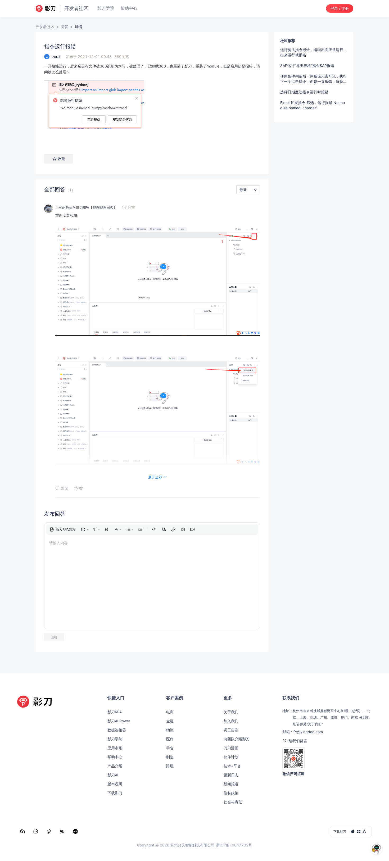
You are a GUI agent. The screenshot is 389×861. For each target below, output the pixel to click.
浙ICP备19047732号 (234, 845)
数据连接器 (116, 730)
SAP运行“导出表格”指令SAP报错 (307, 65)
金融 (170, 721)
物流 (170, 730)
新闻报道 (231, 784)
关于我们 (231, 712)
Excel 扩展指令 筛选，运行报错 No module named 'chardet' (312, 105)
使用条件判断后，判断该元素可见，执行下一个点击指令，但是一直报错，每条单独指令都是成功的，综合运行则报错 (313, 79)
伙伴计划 (231, 757)
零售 (170, 748)
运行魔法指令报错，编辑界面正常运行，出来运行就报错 (313, 52)
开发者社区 (45, 26)
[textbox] (152, 103)
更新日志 (231, 775)
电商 (170, 712)
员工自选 (231, 730)
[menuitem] (63, 529)
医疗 (170, 739)
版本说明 (114, 784)
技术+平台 (232, 766)
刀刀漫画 (231, 748)
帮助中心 (114, 757)
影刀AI (112, 775)
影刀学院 (114, 739)
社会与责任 (233, 802)
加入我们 (231, 721)
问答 (64, 26)
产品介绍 (114, 766)
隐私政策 (231, 793)
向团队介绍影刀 (237, 739)
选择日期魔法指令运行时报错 (304, 92)
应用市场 (114, 748)
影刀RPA (114, 712)
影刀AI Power (118, 721)
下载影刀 (114, 793)
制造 (170, 757)
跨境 (170, 766)
